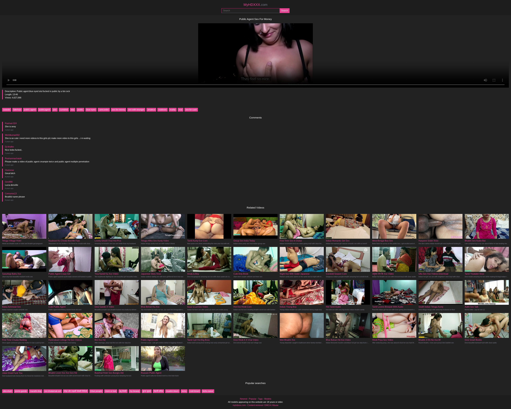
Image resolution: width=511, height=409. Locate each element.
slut (72, 109)
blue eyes (91, 109)
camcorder (104, 109)
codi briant (194, 391)
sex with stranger (136, 109)
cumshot (64, 109)
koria (184, 391)
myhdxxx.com (239, 405)
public (80, 109)
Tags (260, 399)
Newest (243, 399)
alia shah (7, 391)
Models (267, 399)
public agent (30, 109)
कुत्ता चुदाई (147, 391)
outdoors (162, 109)
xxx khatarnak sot (52, 391)
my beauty (134, 391)
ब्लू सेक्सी (123, 391)
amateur (151, 109)
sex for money (118, 109)
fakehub (17, 109)
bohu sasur (208, 391)
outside (6, 109)
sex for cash (191, 109)
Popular (252, 399)
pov (55, 109)
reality (173, 109)
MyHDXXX (255, 5)
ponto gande (21, 391)
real (180, 109)
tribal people (96, 391)
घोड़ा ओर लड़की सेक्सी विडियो (75, 391)
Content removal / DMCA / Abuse (262, 405)
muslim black (172, 391)
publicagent (44, 109)
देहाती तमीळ (158, 391)
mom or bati (110, 391)
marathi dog (35, 391)
